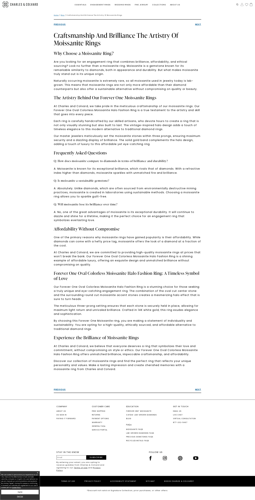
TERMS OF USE (68, 481)
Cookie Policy (16, 488)
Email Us (177, 411)
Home (56, 15)
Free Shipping (98, 411)
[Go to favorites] (246, 4)
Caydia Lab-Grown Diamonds (141, 415)
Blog (62, 15)
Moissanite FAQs (134, 429)
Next (198, 24)
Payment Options (100, 418)
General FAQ (99, 426)
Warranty (97, 422)
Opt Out (20, 496)
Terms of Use (81, 468)
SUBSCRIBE (96, 457)
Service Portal (99, 430)
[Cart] (250, 4)
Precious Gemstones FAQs (139, 437)
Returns (96, 415)
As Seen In (61, 415)
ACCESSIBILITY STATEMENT (123, 481)
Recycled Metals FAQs (137, 440)
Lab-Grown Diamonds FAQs (140, 433)
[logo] (20, 4)
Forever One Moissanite (139, 411)
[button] (237, 4)
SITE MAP (150, 481)
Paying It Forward (66, 418)
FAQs (129, 424)
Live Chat (178, 415)
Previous (60, 24)
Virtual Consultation (184, 418)
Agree (20, 492)
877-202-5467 (180, 422)
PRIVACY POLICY (92, 481)
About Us (61, 411)
